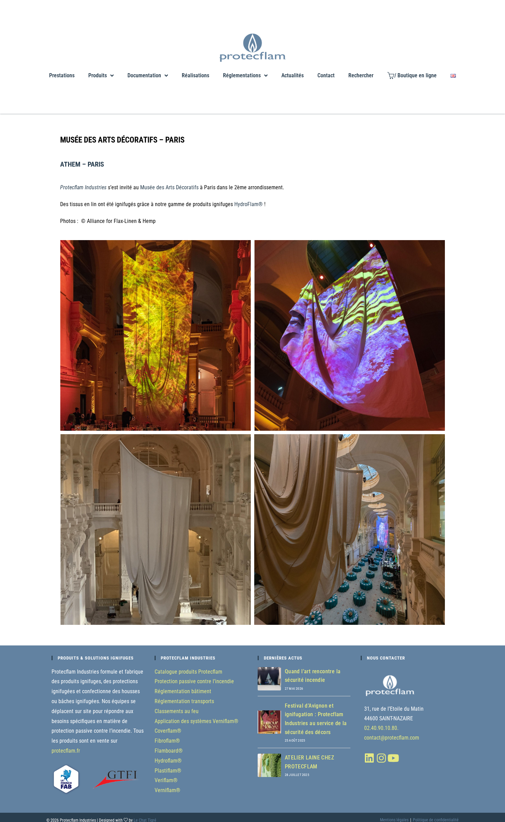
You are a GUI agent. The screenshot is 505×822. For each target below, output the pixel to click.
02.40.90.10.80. (381, 728)
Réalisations (195, 75)
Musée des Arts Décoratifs (169, 187)
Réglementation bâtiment (183, 691)
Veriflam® (166, 780)
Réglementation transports (184, 701)
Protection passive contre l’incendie (194, 681)
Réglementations (242, 75)
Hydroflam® (168, 760)
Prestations (62, 75)
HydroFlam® (248, 204)
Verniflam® (167, 790)
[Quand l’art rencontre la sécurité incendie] (269, 678)
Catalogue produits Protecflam (188, 671)
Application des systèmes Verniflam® (196, 721)
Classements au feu (177, 711)
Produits (97, 75)
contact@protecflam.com (391, 737)
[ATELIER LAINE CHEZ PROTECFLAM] (269, 765)
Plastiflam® (168, 770)
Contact (326, 75)
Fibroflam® (167, 740)
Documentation (144, 75)
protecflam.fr (66, 750)
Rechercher (360, 75)
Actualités (292, 75)
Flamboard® (169, 750)
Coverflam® (168, 731)
